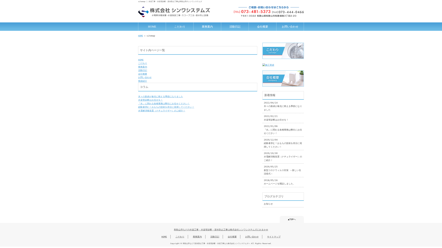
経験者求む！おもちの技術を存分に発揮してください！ (166, 107)
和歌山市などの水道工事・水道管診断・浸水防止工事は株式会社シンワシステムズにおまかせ (221, 229)
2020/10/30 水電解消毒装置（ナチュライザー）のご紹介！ (283, 157)
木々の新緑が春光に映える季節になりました (160, 96)
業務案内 (207, 26)
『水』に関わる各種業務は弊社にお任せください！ (164, 103)
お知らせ (268, 204)
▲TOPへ (292, 219)
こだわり (179, 26)
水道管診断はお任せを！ (150, 100)
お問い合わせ (290, 26)
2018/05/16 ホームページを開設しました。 (279, 182)
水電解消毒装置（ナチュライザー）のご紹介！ (161, 110)
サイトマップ (274, 236)
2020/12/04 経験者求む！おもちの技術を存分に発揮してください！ (283, 143)
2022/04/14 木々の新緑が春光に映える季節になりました (283, 106)
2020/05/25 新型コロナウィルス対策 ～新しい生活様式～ (282, 170)
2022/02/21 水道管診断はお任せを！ (276, 118)
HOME (152, 26)
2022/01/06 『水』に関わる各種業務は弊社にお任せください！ (283, 130)
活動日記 (235, 26)
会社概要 (262, 26)
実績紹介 (142, 81)
